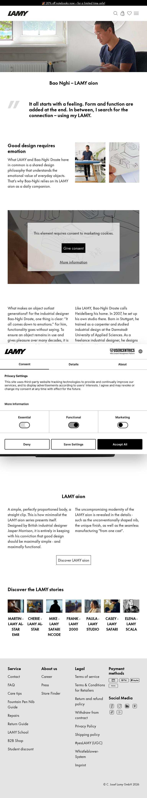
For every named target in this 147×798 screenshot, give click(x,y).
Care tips (15, 693)
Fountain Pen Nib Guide (21, 704)
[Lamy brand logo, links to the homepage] (18, 13)
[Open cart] (122, 13)
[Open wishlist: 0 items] (129, 13)
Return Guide (18, 723)
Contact (14, 676)
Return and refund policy (89, 701)
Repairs (13, 715)
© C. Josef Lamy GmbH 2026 (121, 784)
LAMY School (18, 732)
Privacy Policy (85, 726)
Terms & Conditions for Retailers (90, 687)
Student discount (20, 748)
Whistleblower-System (87, 753)
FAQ (11, 684)
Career (46, 676)
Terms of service (87, 676)
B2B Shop (15, 740)
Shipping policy (87, 734)
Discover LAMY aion (73, 560)
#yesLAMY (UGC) (88, 742)
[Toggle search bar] (116, 13)
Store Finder (50, 693)
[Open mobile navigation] (136, 13)
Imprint (80, 764)
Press (45, 684)
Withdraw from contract (87, 714)
